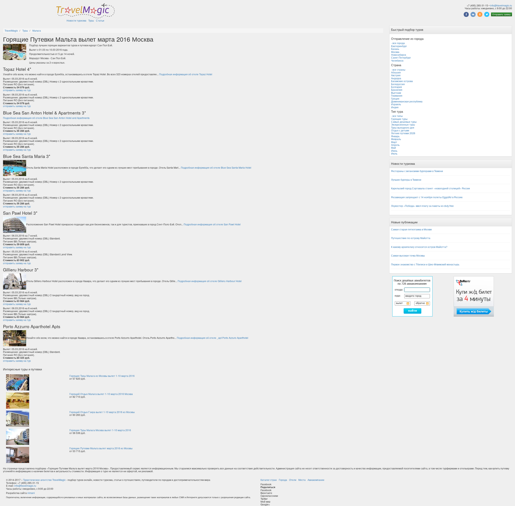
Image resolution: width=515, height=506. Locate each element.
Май (393, 147)
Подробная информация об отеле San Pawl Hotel (212, 224)
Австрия (396, 75)
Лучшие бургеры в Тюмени (406, 179)
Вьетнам (396, 92)
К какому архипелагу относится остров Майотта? (419, 246)
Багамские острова (402, 81)
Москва (395, 52)
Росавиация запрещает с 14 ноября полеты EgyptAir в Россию (426, 197)
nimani (31, 493)
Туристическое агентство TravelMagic (44, 479)
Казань (395, 48)
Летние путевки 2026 (403, 133)
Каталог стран (269, 479)
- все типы (397, 115)
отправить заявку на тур (17, 90)
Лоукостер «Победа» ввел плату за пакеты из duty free (422, 205)
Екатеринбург (399, 46)
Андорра (396, 78)
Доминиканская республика (406, 101)
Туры (91, 20)
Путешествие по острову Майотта (410, 238)
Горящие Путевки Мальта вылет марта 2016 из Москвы (101, 448)
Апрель (395, 144)
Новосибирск (398, 54)
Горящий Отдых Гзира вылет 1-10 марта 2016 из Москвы (102, 412)
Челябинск (397, 60)
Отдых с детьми (400, 130)
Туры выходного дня (402, 127)
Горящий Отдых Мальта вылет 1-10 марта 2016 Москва (101, 394)
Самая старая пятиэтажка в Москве (411, 229)
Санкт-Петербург (401, 57)
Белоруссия (398, 84)
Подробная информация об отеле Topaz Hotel (185, 74)
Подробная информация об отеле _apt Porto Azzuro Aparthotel (212, 337)
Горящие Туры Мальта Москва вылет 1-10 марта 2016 (100, 430)
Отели (292, 479)
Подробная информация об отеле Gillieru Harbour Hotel (210, 281)
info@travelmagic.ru (501, 5)
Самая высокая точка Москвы (408, 255)
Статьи (100, 20)
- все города (398, 43)
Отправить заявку (501, 14)
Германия (396, 95)
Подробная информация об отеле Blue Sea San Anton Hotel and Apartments (46, 118)
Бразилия (396, 89)
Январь (395, 136)
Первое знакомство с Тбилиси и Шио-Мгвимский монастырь (425, 264)
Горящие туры (399, 119)
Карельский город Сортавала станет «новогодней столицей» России (430, 188)
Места (302, 479)
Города (283, 479)
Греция (395, 98)
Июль (394, 153)
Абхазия (396, 72)
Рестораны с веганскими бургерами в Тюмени (417, 171)
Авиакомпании (316, 479)
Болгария (396, 87)
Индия (395, 107)
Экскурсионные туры (403, 124)
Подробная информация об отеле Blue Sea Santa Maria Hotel (216, 167)
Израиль (396, 104)
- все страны (398, 69)
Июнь (394, 150)
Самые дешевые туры (404, 121)
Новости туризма (76, 20)
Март (394, 142)
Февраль (396, 139)
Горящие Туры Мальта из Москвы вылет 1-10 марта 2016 (102, 375)
